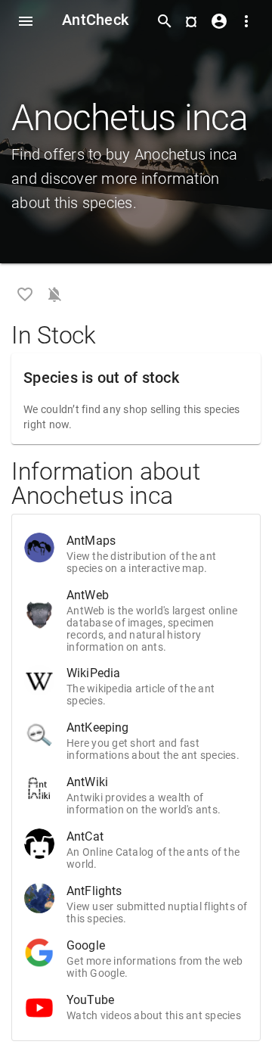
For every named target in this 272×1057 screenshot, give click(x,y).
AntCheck (95, 20)
